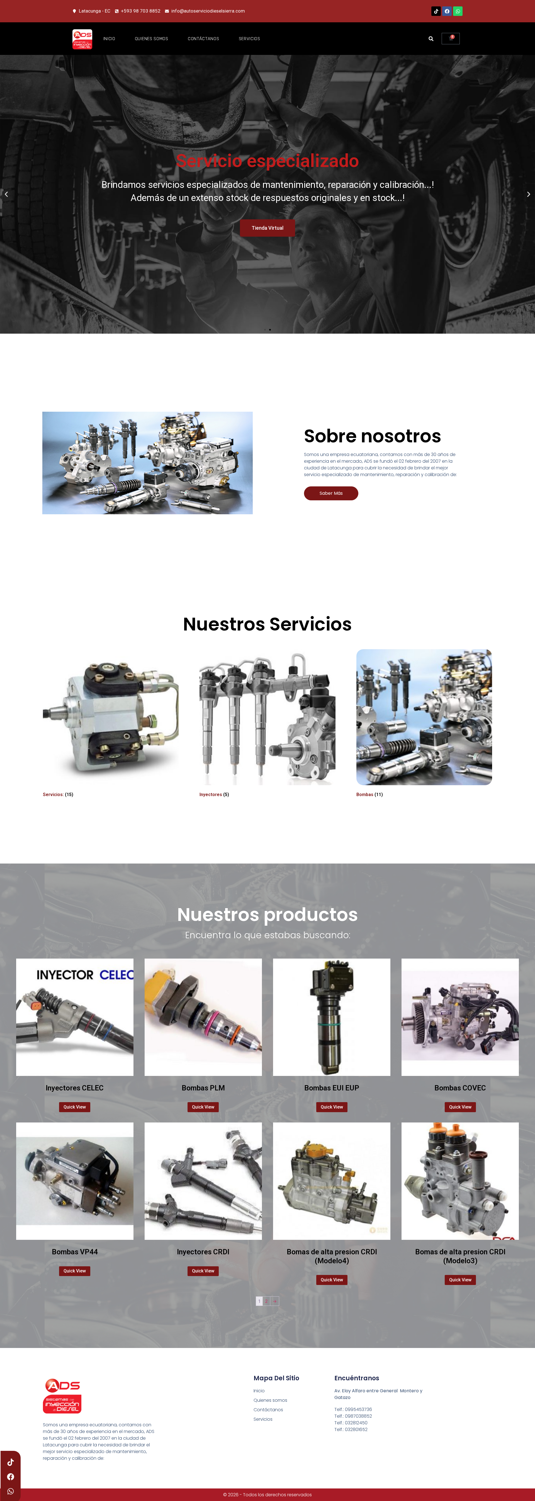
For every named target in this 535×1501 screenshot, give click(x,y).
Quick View (75, 1107)
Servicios (249, 38)
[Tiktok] (436, 11)
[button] (431, 38)
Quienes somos (151, 38)
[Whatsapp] (458, 11)
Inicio (109, 38)
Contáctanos (203, 38)
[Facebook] (447, 11)
